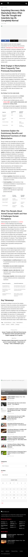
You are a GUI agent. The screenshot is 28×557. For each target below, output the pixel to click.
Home (2, 7)
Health (11, 521)
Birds (14, 322)
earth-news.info (7, 553)
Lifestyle (12, 523)
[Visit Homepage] (14, 3)
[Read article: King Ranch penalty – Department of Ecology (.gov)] (3, 536)
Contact (21, 551)
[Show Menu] (1, 4)
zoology (17, 324)
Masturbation (19, 322)
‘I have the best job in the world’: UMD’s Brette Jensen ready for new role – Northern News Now (16, 417)
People (3, 324)
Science (21, 521)
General (5, 7)
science (7, 324)
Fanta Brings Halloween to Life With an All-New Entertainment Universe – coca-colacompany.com (17, 431)
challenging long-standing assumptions (15, 47)
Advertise (7, 551)
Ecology (3, 521)
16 (25, 492)
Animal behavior (7, 322)
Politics (12, 527)
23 (25, 494)
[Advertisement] (14, 363)
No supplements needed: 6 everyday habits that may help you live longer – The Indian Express (17, 410)
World (20, 528)
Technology (22, 525)
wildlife (12, 324)
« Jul (2, 503)
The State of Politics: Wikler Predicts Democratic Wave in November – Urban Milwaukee (16, 446)
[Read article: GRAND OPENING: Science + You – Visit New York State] (3, 398)
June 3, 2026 (3, 23)
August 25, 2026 (5, 393)
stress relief (6, 102)
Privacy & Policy (14, 551)
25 (6, 497)
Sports (20, 523)
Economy (3, 523)
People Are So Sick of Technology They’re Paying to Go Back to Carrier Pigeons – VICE (16, 453)
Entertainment (4, 525)
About (2, 551)
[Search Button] (26, 4)
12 (10, 492)
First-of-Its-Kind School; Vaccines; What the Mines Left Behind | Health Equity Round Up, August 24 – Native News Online (17, 438)
